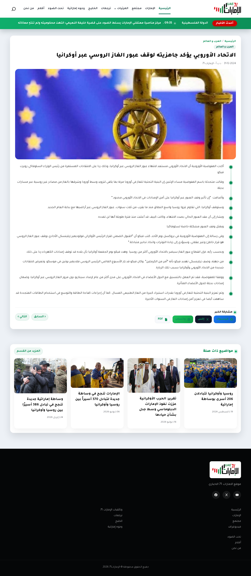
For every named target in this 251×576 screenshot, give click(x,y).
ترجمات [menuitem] (106, 8)
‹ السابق (40, 316)
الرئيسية (230, 41)
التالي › (22, 316)
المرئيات (121, 8)
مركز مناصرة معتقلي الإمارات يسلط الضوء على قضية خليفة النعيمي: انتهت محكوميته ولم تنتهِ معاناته (116, 23)
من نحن (236, 548)
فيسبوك (222, 319)
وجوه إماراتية (115, 527)
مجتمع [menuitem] (137, 8)
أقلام (238, 542)
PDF (160, 319)
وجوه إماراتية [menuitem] (76, 8)
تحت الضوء (234, 537)
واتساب (180, 319)
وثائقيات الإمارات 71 (111, 509)
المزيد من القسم (28, 351)
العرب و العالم (212, 41)
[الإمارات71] (227, 9)
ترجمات (118, 515)
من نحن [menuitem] (28, 8)
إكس (201, 319)
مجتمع (237, 521)
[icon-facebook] (216, 495)
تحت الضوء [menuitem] (56, 8)
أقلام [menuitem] (40, 8)
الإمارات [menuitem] (150, 8)
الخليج (118, 521)
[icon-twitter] (226, 495)
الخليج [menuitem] (92, 8)
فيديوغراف (234, 527)
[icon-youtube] (237, 495)
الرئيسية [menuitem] (165, 8)
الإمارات (236, 515)
